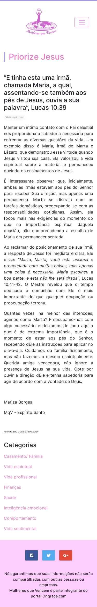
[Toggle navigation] (81, 22)
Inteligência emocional (26, 507)
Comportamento (20, 518)
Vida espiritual (14, 117)
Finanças (12, 487)
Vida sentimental (20, 528)
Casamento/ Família (23, 456)
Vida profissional (20, 476)
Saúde (10, 497)
